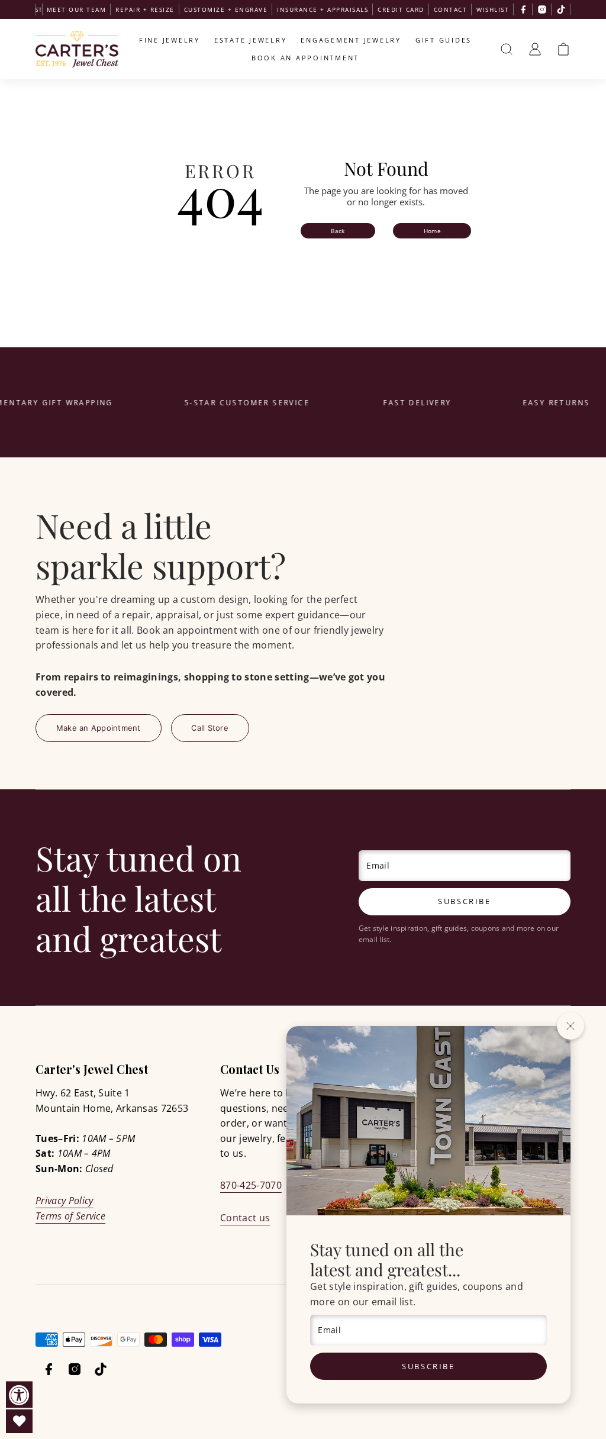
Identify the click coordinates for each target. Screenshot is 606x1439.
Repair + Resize (145, 9)
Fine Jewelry (169, 40)
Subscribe (428, 1366)
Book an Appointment (305, 57)
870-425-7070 (251, 1185)
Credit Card (401, 9)
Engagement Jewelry (351, 40)
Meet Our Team (77, 9)
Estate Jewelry (250, 40)
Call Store (209, 728)
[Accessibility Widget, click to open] (19, 1395)
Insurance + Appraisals (322, 9)
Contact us (245, 1217)
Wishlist (492, 9)
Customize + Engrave (226, 9)
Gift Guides (443, 40)
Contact (451, 9)
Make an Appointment (98, 728)
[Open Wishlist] (19, 1421)
